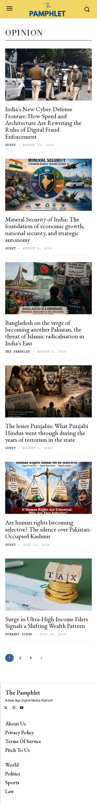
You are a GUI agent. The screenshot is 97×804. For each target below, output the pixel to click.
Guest (10, 145)
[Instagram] (14, 708)
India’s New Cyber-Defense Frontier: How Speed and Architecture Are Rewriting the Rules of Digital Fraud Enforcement (43, 123)
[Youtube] (22, 708)
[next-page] (41, 658)
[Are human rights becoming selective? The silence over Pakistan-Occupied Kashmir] (48, 488)
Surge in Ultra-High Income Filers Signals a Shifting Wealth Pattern (46, 622)
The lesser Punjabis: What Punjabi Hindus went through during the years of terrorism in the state (46, 433)
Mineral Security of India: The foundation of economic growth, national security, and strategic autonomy (44, 229)
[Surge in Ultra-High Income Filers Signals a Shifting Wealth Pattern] (48, 584)
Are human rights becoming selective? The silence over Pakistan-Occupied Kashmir (48, 529)
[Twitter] (6, 708)
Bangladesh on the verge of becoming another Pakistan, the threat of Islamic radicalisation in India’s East (44, 333)
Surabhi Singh (18, 634)
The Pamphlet (17, 352)
